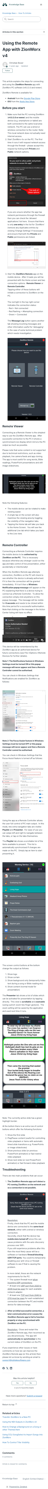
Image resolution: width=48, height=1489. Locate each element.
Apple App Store (27, 101)
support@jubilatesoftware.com (16, 1360)
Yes (17, 1383)
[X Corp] (7, 1368)
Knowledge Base (9, 13)
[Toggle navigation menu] (41, 5)
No (31, 1383)
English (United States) (33, 1479)
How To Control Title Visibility (15, 1442)
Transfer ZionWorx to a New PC (16, 1417)
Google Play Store (32, 98)
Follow (7, 71)
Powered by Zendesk (18, 1487)
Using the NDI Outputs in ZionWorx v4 (19, 1422)
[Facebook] (3, 1368)
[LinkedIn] (11, 1368)
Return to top (8, 1404)
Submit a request (34, 1396)
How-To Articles (24, 13)
